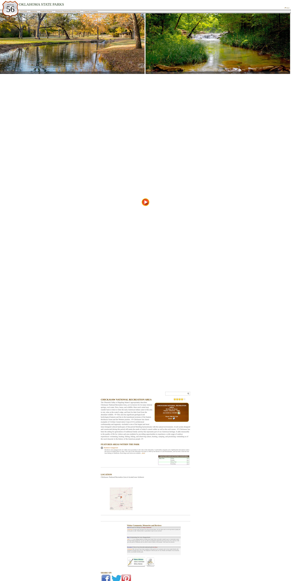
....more (142, 453)
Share (287, 8)
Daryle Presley (41, 72)
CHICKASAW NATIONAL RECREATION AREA (171, 406)
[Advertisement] (114, 556)
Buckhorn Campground (111, 447)
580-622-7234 (174, 416)
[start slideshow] (145, 202)
